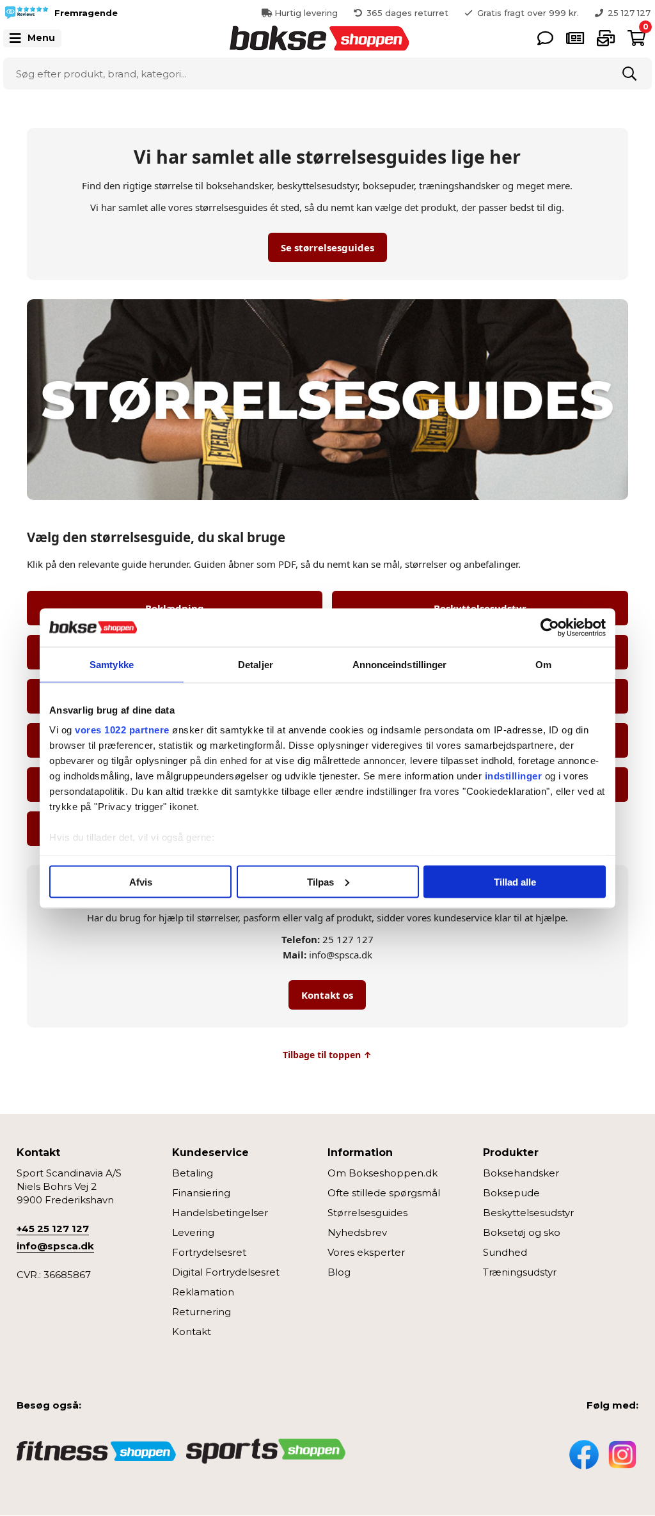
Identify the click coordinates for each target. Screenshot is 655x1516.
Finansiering (201, 1193)
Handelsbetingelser (220, 1213)
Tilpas (320, 881)
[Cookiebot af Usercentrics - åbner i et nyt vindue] (550, 627)
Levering (193, 1232)
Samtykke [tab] (112, 664)
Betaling (192, 1173)
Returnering (201, 1312)
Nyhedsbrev (357, 1232)
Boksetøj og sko (521, 1232)
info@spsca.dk (55, 1246)
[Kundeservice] (545, 38)
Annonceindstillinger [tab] (399, 664)
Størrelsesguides (367, 1213)
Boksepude (511, 1193)
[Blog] (575, 38)
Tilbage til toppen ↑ (327, 1055)
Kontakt (191, 1331)
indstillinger (513, 775)
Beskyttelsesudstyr (528, 1213)
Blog (339, 1272)
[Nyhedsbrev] (606, 38)
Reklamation (203, 1292)
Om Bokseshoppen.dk (383, 1173)
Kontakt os (327, 995)
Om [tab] (543, 664)
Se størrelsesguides (327, 247)
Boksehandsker (521, 1173)
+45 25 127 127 (53, 1229)
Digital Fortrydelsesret (226, 1272)
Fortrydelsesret (209, 1252)
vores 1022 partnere (122, 729)
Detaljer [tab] (255, 664)
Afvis (140, 881)
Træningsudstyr (519, 1272)
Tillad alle (515, 881)
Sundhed (505, 1252)
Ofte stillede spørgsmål (384, 1193)
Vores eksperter (366, 1252)
